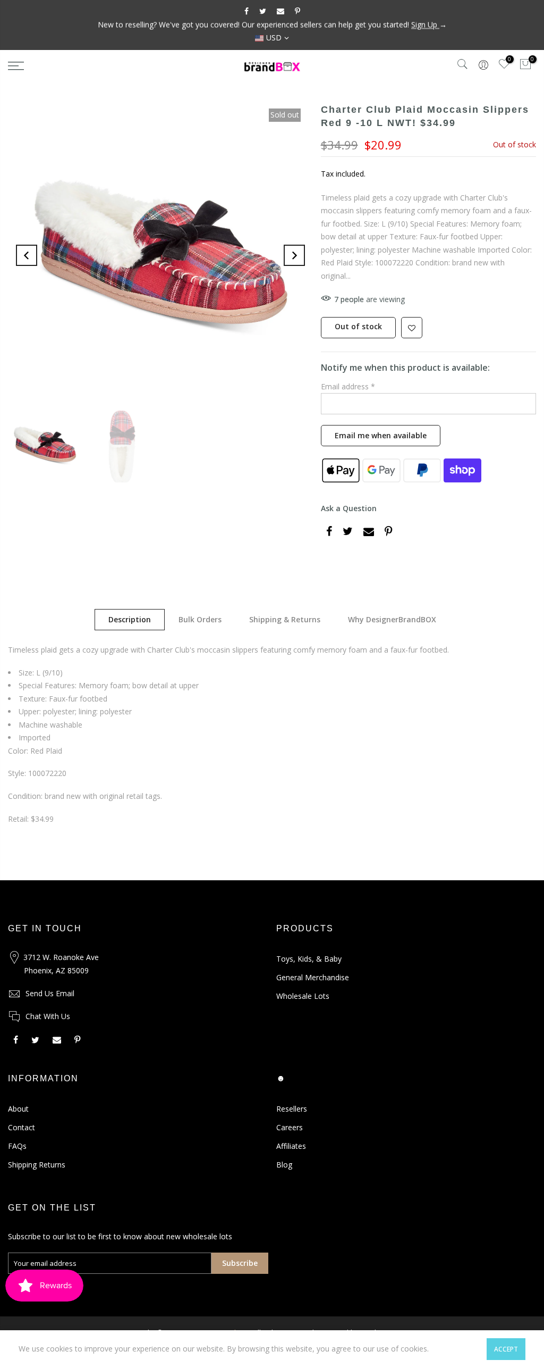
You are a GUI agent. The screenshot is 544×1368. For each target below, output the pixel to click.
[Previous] (26, 255)
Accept (506, 1349)
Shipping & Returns (284, 619)
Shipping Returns (36, 1165)
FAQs (17, 1146)
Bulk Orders (200, 619)
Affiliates (291, 1146)
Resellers (291, 1109)
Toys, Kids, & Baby (309, 959)
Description (129, 619)
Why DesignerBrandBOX (392, 619)
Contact (21, 1127)
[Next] (294, 255)
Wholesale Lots (302, 996)
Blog (284, 1165)
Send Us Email (50, 993)
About (18, 1109)
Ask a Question (349, 508)
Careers (289, 1127)
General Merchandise (312, 977)
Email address (348, 386)
